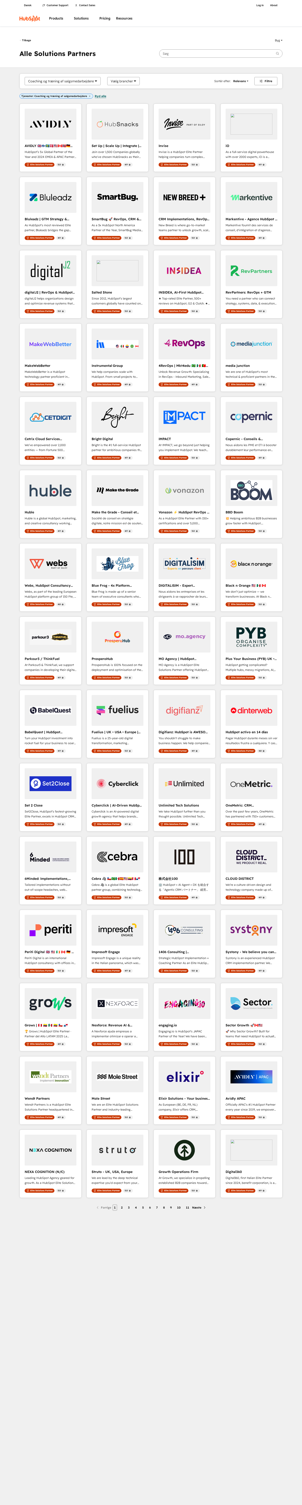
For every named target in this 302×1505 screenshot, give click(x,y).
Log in (260, 5)
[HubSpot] (30, 18)
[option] (61, 81)
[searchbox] (220, 53)
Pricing (104, 18)
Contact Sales (87, 5)
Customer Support (57, 5)
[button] (278, 40)
